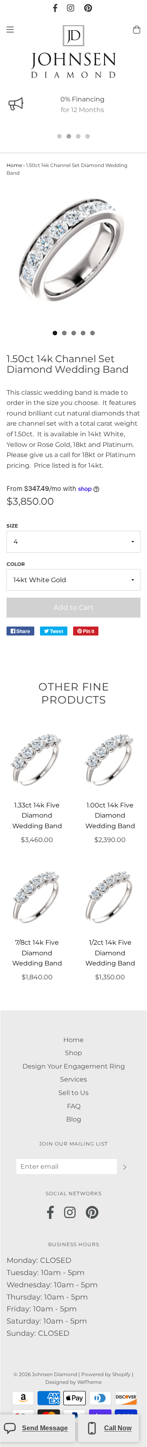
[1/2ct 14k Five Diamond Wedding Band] (110, 899)
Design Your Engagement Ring (73, 1066)
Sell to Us (73, 1093)
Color (16, 564)
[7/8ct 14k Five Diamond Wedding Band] (37, 899)
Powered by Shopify (106, 1374)
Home (14, 165)
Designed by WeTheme (73, 1382)
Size (12, 526)
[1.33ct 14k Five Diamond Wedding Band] (37, 761)
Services (73, 1079)
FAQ (73, 1106)
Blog (73, 1119)
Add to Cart (73, 607)
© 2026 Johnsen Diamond (45, 1374)
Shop (73, 1053)
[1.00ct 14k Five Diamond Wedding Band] (110, 761)
